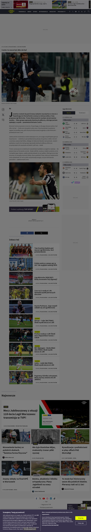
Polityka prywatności (30, 529)
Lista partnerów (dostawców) (50, 525)
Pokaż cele (81, 523)
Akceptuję (80, 518)
